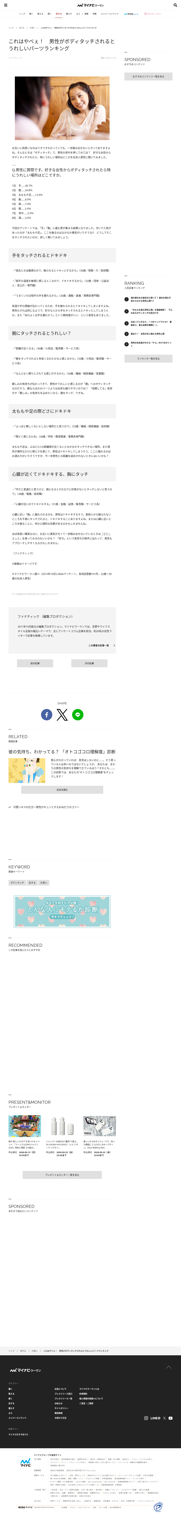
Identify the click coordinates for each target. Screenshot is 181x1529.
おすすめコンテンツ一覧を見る (148, 76)
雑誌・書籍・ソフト (75, 1478)
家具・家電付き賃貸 (58, 1485)
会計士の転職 (144, 1490)
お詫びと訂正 (60, 1417)
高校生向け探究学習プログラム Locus (81, 1470)
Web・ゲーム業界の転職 (69, 1490)
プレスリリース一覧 (63, 1398)
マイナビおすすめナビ (18, 1434)
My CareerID (109, 1482)
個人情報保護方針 (115, 1507)
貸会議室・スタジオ (110, 1501)
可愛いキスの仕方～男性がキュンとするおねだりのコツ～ (46, 807)
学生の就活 (54, 1459)
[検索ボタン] (175, 5)
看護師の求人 (95, 1493)
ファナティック (15, 57)
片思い (32, 28)
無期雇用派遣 (153, 1493)
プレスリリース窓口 (63, 1393)
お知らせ (59, 1403)
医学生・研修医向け (97, 1459)
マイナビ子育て (138, 1478)
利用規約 (83, 1393)
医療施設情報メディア (126, 1482)
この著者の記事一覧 (100, 645)
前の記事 (35, 663)
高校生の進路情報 (57, 1470)
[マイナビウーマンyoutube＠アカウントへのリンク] (171, 1418)
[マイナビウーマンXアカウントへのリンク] (164, 1418)
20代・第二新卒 (87, 1490)
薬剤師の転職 (82, 1493)
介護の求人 (54, 1496)
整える (40, 13)
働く (31, 13)
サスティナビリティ (84, 1507)
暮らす (69, 13)
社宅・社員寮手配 (128, 1501)
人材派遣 (53, 1490)
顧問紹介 (71, 1493)
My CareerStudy (95, 1482)
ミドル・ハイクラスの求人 (142, 1459)
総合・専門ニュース (77, 1475)
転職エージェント (112, 1490)
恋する (59, 13)
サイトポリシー (61, 1408)
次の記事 (89, 663)
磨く (50, 13)
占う (78, 13)
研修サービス (55, 1501)
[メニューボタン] (5, 5)
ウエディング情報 (92, 1478)
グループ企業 (103, 1507)
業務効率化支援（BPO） (72, 1501)
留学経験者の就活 (68, 1459)
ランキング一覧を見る (148, 358)
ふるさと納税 (80, 1482)
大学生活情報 (148, 1475)
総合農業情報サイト (122, 1478)
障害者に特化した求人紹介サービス (102, 1462)
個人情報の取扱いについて (91, 1398)
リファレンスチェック (145, 1501)
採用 (94, 1507)
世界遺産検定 (107, 1478)
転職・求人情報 (114, 1459)
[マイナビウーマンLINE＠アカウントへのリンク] (155, 1418)
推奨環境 (59, 1413)
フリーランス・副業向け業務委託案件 (132, 1462)
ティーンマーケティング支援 (130, 1475)
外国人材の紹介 (85, 1496)
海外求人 (125, 1459)
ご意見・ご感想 (86, 1403)
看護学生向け (82, 1459)
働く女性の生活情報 (58, 1478)
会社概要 (64, 1507)
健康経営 (97, 1501)
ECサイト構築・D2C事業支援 (61, 1482)
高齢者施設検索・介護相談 (111, 1485)
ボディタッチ (17, 882)
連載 (86, 13)
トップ (22, 13)
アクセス (72, 1507)
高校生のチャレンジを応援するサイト (102, 1475)
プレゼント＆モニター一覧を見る (62, 1174)
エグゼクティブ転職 (128, 1490)
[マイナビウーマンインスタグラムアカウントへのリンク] (146, 1418)
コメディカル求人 (109, 1493)
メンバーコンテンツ (110, 13)
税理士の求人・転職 (58, 1493)
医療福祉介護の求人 (58, 1465)
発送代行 (88, 1501)
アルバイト (54, 1462)
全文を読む (62, 789)
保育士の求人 (140, 1493)
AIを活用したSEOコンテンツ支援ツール (83, 1485)
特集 (95, 13)
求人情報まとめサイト (58, 1475)
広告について (60, 1389)
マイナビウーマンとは (89, 1389)
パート (63, 1462)
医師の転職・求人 (125, 1493)
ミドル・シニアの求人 (77, 1462)
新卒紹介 (99, 1490)
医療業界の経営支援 (69, 1496)
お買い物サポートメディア (147, 1482)
